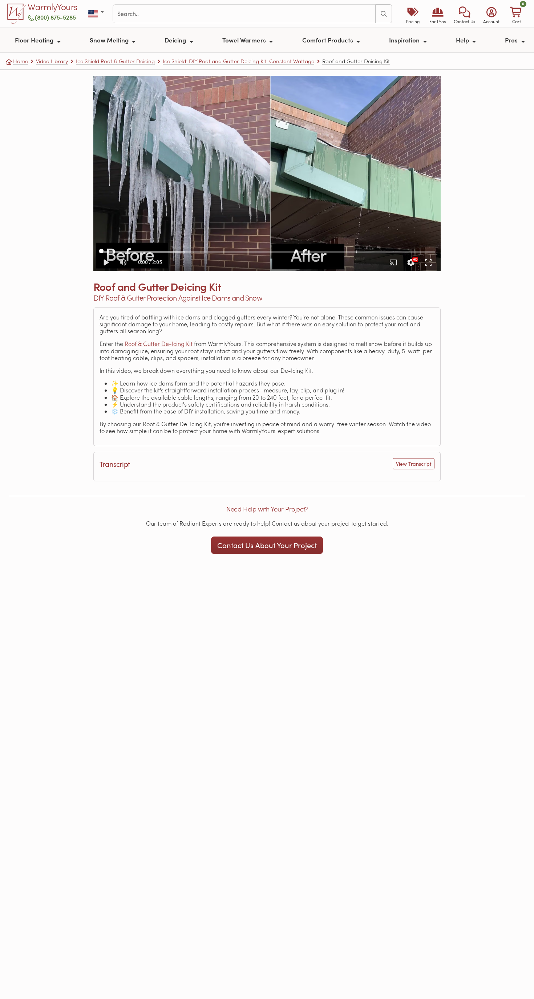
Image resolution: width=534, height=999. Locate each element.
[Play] (105, 262)
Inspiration (405, 40)
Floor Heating (35, 40)
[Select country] (96, 14)
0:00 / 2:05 (150, 262)
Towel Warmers (244, 40)
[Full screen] (428, 262)
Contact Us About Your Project (267, 545)
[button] (464, 14)
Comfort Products (328, 40)
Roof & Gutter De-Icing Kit (159, 343)
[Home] (17, 14)
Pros (512, 40)
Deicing (176, 40)
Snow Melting (110, 40)
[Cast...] (393, 262)
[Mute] (123, 262)
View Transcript (413, 463)
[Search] (383, 13)
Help (463, 40)
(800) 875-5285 (55, 17)
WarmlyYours (52, 7)
